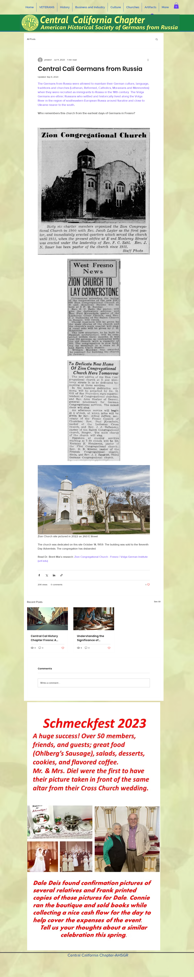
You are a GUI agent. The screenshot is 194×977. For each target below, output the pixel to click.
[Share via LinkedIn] (54, 575)
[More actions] (148, 60)
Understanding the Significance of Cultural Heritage (90, 638)
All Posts (31, 39)
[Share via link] (61, 575)
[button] (176, 5)
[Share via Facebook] (39, 575)
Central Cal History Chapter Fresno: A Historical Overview (45, 638)
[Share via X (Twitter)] (46, 575)
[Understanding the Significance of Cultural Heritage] (93, 618)
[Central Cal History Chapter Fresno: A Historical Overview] (47, 618)
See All (157, 601)
